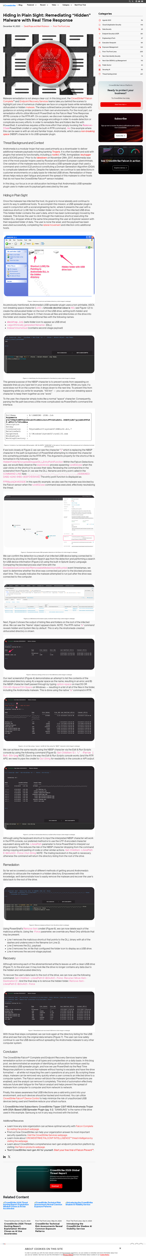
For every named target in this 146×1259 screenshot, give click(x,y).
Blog (20, 5)
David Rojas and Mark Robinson (36, 26)
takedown (42, 157)
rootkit (55, 154)
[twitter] (133, 1)
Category (66, 5)
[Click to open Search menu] (130, 1)
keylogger (86, 154)
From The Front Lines (61, 26)
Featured (30, 5)
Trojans (56, 151)
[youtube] (139, 1)
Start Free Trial (80, 5)
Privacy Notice (68, 1255)
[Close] (120, 1248)
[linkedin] (136, 1)
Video (54, 5)
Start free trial (120, 104)
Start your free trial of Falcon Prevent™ (74, 1150)
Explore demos (119, 168)
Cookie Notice (104, 1255)
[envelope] (142, 1)
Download (55, 1186)
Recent (42, 5)
